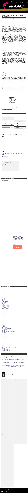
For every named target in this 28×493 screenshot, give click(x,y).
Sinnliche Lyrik (4, 334)
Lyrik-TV (3, 323)
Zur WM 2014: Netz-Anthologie (6, 350)
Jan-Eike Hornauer (9, 360)
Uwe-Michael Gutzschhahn (11, 366)
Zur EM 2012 (3, 348)
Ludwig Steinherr (21, 362)
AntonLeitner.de (12, 373)
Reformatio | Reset (4, 330)
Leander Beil (10, 362)
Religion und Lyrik (4, 332)
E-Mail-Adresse (4, 149)
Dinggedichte (3, 300)
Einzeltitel (3, 303)
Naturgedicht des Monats (5, 325)
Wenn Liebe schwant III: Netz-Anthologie (7, 345)
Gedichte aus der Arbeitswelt (5, 308)
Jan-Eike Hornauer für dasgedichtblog (9, 18)
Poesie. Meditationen (4, 329)
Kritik (11, 109)
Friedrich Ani (16, 359)
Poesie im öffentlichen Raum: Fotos (6, 328)
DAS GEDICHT (13, 357)
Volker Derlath (19, 366)
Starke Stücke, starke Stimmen (6, 335)
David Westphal (18, 357)
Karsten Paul (3, 362)
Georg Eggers (23, 359)
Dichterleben (3, 299)
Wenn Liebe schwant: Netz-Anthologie (7, 346)
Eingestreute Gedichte (5, 301)
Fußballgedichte (4, 307)
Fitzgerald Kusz (8, 359)
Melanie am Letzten (4, 324)
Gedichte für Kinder (4, 309)
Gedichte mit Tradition (5, 310)
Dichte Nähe (10, 98)
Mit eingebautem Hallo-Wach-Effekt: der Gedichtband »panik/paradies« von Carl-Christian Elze (20, 124)
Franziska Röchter (12, 359)
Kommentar (3, 136)
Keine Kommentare (16, 18)
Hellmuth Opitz (18, 107)
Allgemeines (3, 109)
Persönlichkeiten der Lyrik (5, 327)
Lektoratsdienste (19, 238)
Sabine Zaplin (13, 365)
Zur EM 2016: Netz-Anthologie (6, 349)
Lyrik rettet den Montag (5, 321)
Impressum (2, 489)
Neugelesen (3, 326)
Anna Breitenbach (14, 107)
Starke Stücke (16, 365)
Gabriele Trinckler (19, 359)
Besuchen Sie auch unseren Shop (17, 236)
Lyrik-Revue (3, 322)
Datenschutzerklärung (6, 489)
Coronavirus (8, 357)
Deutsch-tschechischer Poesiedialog (6, 297)
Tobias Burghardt (22, 365)
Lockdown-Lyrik (15, 362)
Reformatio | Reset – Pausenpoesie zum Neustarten (8, 331)
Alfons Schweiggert (10, 356)
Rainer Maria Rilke (10, 365)
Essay (3, 304)
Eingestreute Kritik (8, 109)
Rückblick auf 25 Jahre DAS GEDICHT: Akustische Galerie (9, 333)
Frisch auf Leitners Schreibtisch (6, 306)
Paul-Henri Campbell (5, 365)
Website (3, 151)
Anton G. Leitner (21, 239)
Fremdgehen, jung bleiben (5, 305)
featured (3, 359)
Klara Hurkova (6, 362)
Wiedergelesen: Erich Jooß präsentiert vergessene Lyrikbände (9, 347)
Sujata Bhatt (18, 365)
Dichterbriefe (3, 298)
